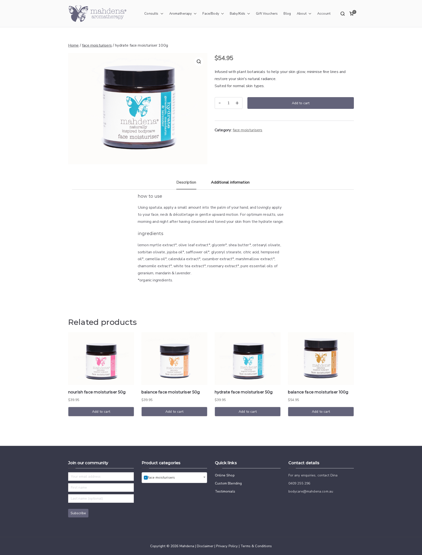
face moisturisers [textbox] (160, 477)
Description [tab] (186, 182)
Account (323, 13)
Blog (287, 13)
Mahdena (186, 546)
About (301, 13)
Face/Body (210, 13)
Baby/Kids (237, 13)
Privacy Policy (227, 546)
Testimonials (225, 491)
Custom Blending (228, 483)
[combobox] (174, 477)
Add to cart (300, 103)
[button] (160, 13)
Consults (151, 13)
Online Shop (225, 475)
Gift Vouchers (267, 13)
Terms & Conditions (256, 546)
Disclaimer (205, 546)
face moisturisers (97, 45)
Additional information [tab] (230, 182)
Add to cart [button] (101, 411)
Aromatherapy (180, 13)
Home (73, 45)
